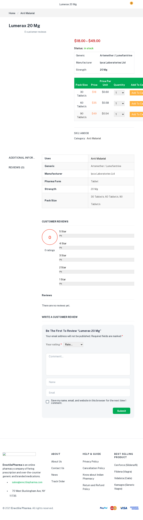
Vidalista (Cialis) (123, 478)
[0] (129, 4)
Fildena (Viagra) (123, 471)
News (54, 474)
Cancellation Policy (94, 468)
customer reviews (35, 31)
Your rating (54, 344)
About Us (56, 461)
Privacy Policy (91, 461)
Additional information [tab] (26, 157)
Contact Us (57, 468)
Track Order (58, 481)
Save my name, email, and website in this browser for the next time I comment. (88, 401)
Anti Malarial (27, 13)
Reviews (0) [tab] (16, 167)
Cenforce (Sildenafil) (126, 465)
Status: (78, 48)
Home (12, 13)
